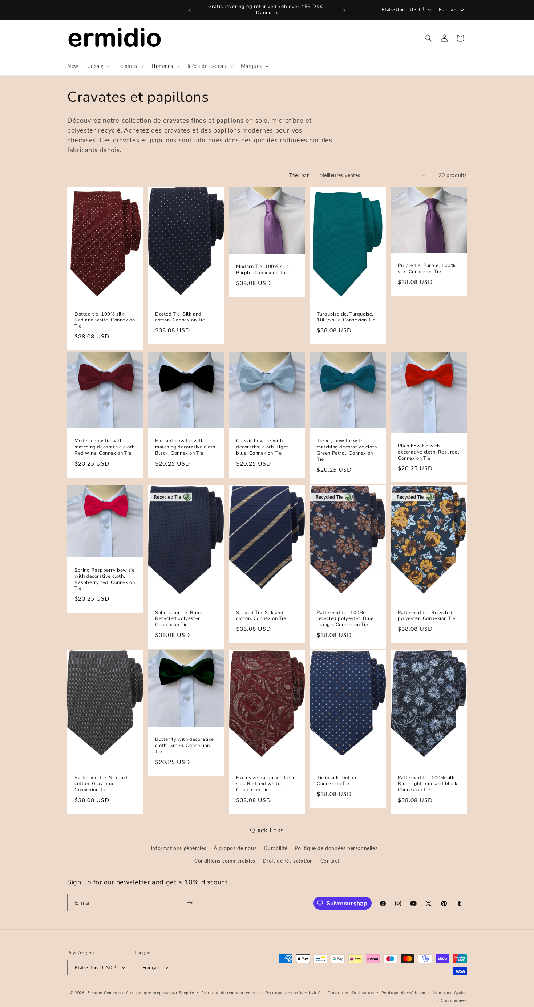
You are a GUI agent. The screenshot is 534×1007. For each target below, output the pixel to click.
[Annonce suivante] (344, 10)
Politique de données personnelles (336, 848)
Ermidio (94, 992)
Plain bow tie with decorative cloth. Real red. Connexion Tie (428, 452)
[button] (98, 66)
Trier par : (300, 175)
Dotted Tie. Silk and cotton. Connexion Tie (180, 317)
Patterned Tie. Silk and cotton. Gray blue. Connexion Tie (101, 784)
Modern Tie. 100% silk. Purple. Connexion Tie (263, 270)
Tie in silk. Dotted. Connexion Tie (338, 781)
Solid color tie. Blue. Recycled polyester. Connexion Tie (178, 619)
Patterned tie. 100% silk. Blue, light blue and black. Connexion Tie (428, 784)
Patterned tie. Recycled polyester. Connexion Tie (426, 616)
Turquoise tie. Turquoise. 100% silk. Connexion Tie (346, 317)
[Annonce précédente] (190, 10)
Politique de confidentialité (293, 992)
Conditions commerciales (224, 861)
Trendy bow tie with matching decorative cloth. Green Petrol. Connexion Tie (348, 450)
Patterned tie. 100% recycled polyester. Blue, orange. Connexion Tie (346, 619)
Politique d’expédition (403, 992)
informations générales (178, 848)
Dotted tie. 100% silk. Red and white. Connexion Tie (104, 320)
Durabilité (276, 848)
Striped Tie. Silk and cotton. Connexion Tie (261, 616)
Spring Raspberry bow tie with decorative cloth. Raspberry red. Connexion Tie (104, 579)
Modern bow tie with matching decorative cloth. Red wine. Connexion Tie (105, 447)
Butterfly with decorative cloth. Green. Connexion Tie (184, 746)
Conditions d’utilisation (351, 992)
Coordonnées (454, 1000)
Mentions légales (450, 992)
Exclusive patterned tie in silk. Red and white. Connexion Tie (266, 784)
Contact (330, 861)
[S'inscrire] (190, 902)
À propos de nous (235, 848)
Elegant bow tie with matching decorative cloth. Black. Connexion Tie (186, 447)
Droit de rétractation (288, 861)
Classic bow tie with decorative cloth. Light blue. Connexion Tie (262, 447)
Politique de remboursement (229, 992)
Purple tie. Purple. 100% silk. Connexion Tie (426, 269)
